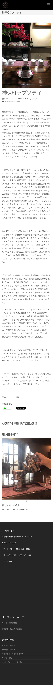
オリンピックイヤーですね (12, 662)
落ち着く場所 (7, 658)
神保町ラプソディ (8, 649)
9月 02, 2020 (9, 98)
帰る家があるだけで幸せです (12, 654)
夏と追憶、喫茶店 (8, 645)
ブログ (34, 98)
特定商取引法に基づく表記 (12, 629)
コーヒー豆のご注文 (9, 623)
